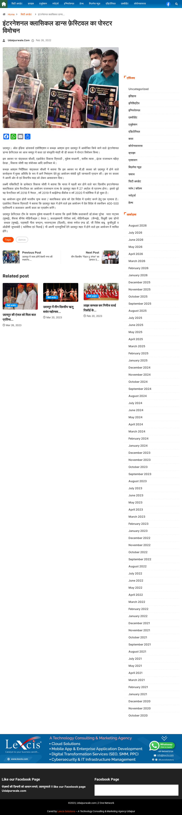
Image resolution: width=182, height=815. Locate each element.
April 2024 (136, 424)
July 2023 (135, 488)
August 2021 (137, 651)
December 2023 (139, 452)
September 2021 (140, 644)
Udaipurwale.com (19, 40)
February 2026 (138, 268)
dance (22, 239)
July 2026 (135, 232)
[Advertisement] (151, 50)
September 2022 (140, 559)
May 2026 (135, 247)
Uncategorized (139, 89)
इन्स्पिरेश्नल (134, 110)
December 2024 (140, 367)
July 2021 (135, 658)
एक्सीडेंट (133, 117)
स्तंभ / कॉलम (135, 188)
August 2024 (138, 396)
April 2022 (136, 594)
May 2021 (135, 665)
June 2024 (136, 410)
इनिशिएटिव (134, 103)
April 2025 (136, 339)
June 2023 (136, 495)
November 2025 (140, 289)
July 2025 (135, 318)
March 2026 (137, 261)
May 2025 (135, 332)
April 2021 (136, 673)
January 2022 (138, 616)
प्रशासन (133, 160)
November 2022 (140, 545)
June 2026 (136, 239)
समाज (132, 174)
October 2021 (138, 637)
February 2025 (138, 353)
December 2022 (139, 538)
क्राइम (132, 153)
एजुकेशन (133, 124)
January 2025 (138, 360)
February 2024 (139, 438)
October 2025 (138, 296)
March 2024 (137, 431)
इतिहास (132, 96)
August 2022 (138, 566)
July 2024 (135, 403)
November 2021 (139, 630)
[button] (176, 4)
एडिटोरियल (134, 131)
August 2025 (138, 310)
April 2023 (136, 509)
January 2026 (138, 275)
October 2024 (138, 381)
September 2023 (140, 474)
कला (131, 138)
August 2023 (138, 481)
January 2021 (138, 694)
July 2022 (135, 573)
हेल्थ (131, 202)
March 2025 (137, 346)
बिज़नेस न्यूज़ (135, 167)
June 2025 (136, 325)
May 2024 (136, 417)
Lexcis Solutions (66, 811)
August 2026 (138, 225)
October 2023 (138, 467)
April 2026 (136, 254)
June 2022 (136, 580)
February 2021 (138, 687)
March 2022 (137, 602)
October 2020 (138, 715)
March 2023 (137, 516)
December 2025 (139, 282)
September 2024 (140, 389)
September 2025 (140, 303)
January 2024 (138, 445)
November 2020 (140, 708)
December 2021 (139, 623)
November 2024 (140, 374)
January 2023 (138, 531)
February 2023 (138, 523)
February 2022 (138, 609)
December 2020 (140, 701)
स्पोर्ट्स (132, 195)
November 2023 (140, 460)
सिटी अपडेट (26, 14)
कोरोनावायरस (136, 146)
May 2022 (135, 587)
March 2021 (137, 680)
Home (11, 14)
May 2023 (135, 502)
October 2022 (138, 552)
